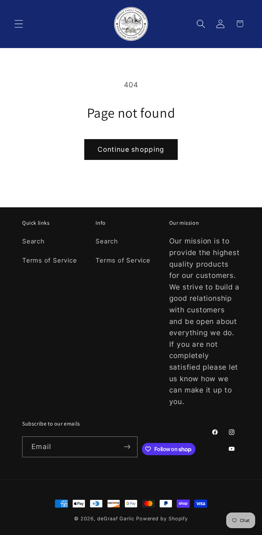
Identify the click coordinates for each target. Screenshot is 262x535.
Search (33, 241)
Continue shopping (131, 149)
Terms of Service (49, 260)
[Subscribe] (127, 446)
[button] (18, 23)
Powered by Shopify (162, 518)
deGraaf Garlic (115, 518)
